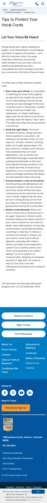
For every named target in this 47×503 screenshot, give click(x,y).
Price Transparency (12, 468)
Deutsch (20, 487)
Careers (6, 354)
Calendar (30, 367)
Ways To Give (23, 324)
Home (5, 10)
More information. (34, 500)
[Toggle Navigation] (4, 3)
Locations (31, 353)
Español (10, 487)
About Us (7, 344)
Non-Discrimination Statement (18, 458)
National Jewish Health (17, 475)
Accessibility (8, 463)
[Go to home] (20, 3)
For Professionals (23, 333)
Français (37, 487)
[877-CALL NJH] (37, 3)
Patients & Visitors (23, 315)
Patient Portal (32, 363)
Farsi (28, 487)
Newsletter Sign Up (16, 407)
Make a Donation (35, 358)
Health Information (18, 10)
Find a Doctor (9, 349)
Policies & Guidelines (13, 453)
